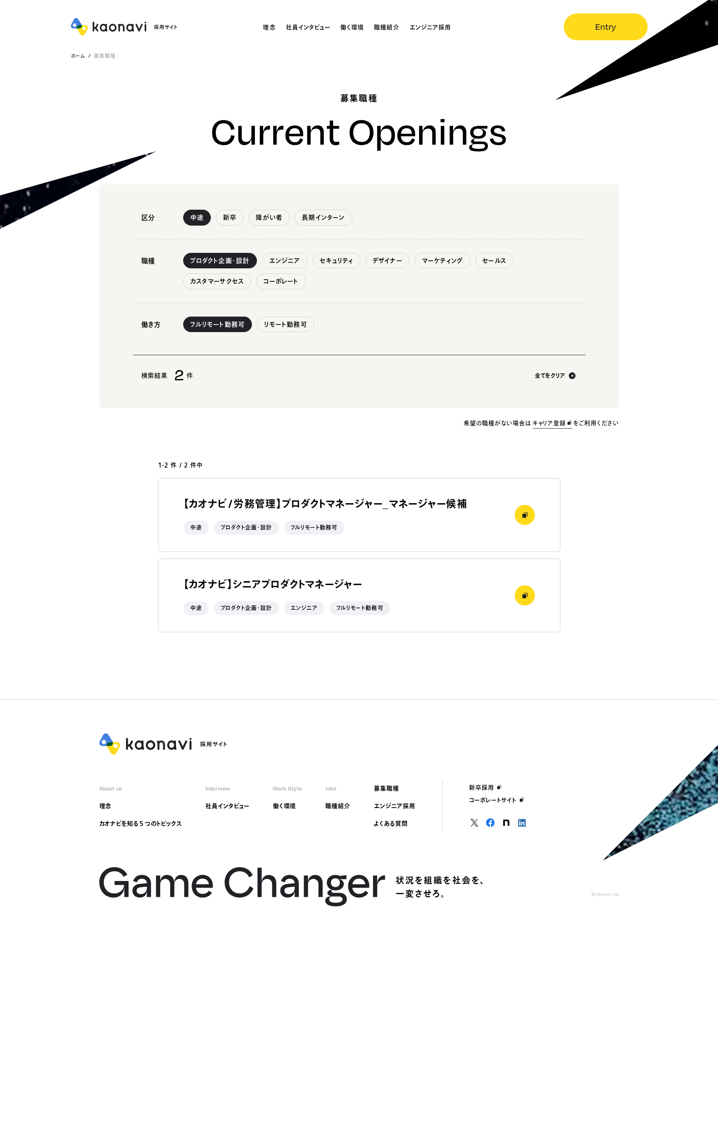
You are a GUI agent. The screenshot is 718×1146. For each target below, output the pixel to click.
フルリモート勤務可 (217, 324)
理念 (105, 806)
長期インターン (323, 217)
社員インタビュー (227, 806)
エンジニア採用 (394, 806)
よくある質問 (391, 823)
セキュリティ (336, 260)
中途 (197, 217)
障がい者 (269, 217)
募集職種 (386, 788)
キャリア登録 (549, 423)
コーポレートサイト (493, 800)
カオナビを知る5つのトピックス (140, 823)
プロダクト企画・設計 (220, 260)
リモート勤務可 (285, 324)
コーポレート (280, 281)
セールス (494, 260)
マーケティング (442, 260)
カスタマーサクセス (217, 281)
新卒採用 (481, 787)
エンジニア (285, 260)
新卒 (229, 217)
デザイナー (387, 260)
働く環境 (284, 806)
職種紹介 (337, 806)
